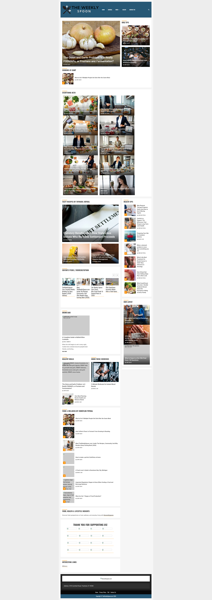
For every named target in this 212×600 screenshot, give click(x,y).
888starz (65, 566)
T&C (108, 592)
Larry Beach (67, 64)
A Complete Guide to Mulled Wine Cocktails (76, 325)
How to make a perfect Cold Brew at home (68, 458)
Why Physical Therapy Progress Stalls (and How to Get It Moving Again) (130, 210)
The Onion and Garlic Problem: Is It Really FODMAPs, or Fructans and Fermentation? (91, 43)
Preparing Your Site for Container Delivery (130, 236)
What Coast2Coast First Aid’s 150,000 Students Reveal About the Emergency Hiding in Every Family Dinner (130, 288)
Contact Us (132, 10)
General (110, 10)
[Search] (149, 9)
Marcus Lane (105, 193)
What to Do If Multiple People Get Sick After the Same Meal (67, 78)
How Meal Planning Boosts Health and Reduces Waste (67, 398)
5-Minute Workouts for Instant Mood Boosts (105, 372)
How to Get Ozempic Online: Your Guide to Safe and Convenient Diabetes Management (103, 257)
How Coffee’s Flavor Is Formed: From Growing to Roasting (68, 432)
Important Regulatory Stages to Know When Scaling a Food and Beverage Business (68, 484)
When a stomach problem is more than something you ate (130, 249)
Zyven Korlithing (130, 322)
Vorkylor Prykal (69, 113)
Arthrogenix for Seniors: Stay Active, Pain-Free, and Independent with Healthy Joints (136, 338)
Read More (64, 351)
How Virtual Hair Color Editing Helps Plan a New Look (130, 275)
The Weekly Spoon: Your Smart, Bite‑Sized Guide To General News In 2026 (97, 291)
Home (103, 10)
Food (116, 10)
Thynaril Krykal (68, 240)
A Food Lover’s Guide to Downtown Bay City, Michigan (68, 471)
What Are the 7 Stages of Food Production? (68, 497)
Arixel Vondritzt (67, 341)
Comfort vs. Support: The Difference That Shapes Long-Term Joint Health (130, 223)
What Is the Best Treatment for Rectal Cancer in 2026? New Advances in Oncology (130, 262)
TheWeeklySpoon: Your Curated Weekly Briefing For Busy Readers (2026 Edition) (68, 291)
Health (124, 10)
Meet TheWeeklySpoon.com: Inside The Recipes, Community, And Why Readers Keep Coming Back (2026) (83, 292)
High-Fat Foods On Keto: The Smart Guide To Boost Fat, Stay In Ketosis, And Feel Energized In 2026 (80, 149)
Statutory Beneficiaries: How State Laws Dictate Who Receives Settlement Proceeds (90, 223)
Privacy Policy (102, 592)
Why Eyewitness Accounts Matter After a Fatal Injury (111, 289)
